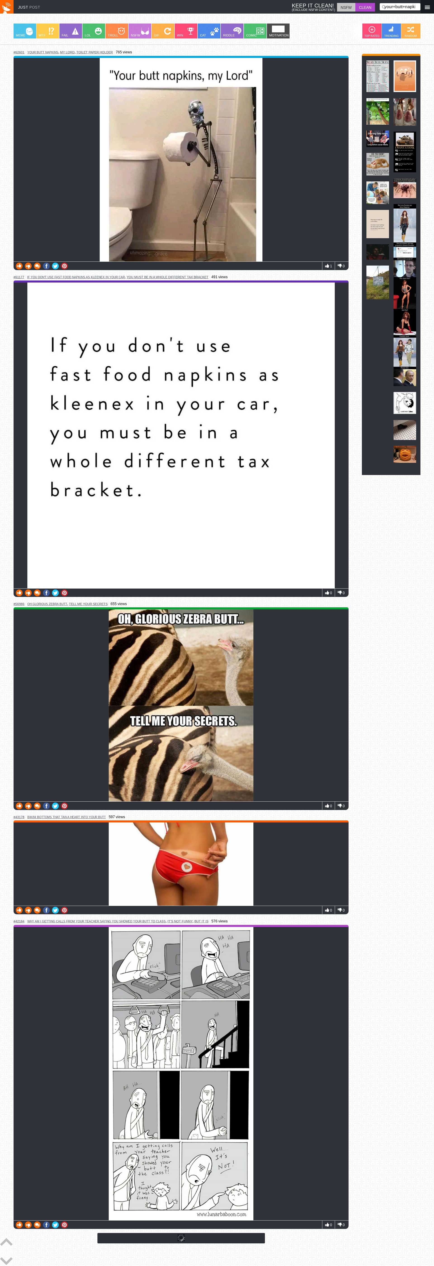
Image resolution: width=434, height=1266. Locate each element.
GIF (156, 35)
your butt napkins (42, 52)
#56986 (19, 604)
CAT (203, 35)
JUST (29, 7)
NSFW (135, 35)
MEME (20, 35)
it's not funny (180, 921)
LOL (88, 35)
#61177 (19, 277)
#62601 (19, 52)
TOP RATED (372, 36)
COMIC (251, 35)
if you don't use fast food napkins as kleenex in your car (76, 277)
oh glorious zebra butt (47, 604)
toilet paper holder (94, 52)
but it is (201, 921)
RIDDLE (229, 35)
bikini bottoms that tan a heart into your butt (66, 817)
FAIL (65, 35)
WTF (42, 35)
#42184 (19, 921)
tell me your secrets (88, 604)
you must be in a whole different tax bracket (167, 277)
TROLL (113, 35)
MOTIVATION (279, 35)
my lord (67, 52)
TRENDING (391, 36)
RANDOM (411, 36)
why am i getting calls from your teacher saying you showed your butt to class (96, 921)
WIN (180, 35)
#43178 (19, 817)
